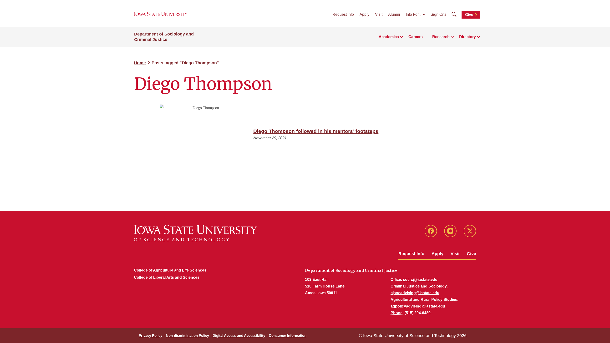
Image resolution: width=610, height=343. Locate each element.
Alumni (394, 14)
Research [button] (441, 37)
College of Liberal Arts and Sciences (166, 277)
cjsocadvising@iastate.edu (415, 293)
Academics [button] (389, 37)
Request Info (343, 14)
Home (140, 63)
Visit (378, 14)
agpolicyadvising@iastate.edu (418, 306)
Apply (364, 14)
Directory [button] (467, 37)
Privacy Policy (150, 335)
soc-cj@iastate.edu (420, 279)
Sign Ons (438, 14)
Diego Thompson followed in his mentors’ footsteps (315, 131)
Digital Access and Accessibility (239, 335)
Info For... (413, 14)
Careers (415, 37)
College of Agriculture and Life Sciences (170, 270)
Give (469, 15)
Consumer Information (287, 335)
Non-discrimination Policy (187, 335)
